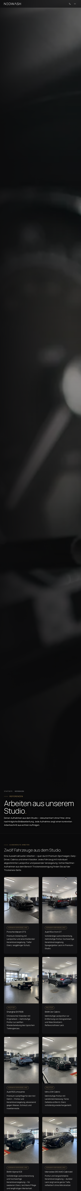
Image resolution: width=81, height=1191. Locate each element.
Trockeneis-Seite (12, 870)
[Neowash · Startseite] (12, 4)
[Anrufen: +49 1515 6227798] (70, 4)
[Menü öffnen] (75, 4)
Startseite (8, 791)
